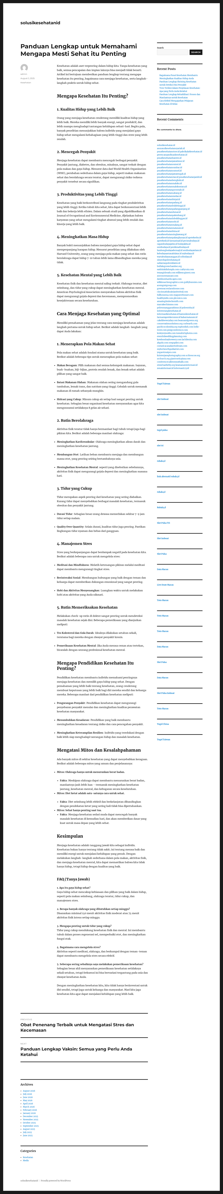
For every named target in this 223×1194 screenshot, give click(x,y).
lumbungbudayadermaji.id (169, 250)
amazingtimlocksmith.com (170, 301)
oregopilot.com (176, 342)
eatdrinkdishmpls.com (168, 269)
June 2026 (28, 1097)
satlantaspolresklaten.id (168, 263)
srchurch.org (163, 358)
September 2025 (31, 1126)
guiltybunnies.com (193, 282)
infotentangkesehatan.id (169, 311)
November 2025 (30, 1119)
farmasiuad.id (176, 241)
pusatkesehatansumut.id (169, 164)
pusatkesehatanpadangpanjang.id (173, 209)
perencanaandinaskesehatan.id (172, 155)
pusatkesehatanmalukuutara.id (172, 186)
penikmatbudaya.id (180, 247)
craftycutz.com (186, 269)
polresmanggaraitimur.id (169, 307)
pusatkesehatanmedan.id (169, 196)
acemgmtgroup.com (167, 285)
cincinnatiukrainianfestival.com (172, 291)
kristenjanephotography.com (171, 355)
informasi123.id (181, 368)
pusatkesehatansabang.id (169, 193)
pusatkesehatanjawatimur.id (170, 161)
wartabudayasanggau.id (168, 256)
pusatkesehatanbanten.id (169, 158)
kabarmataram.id (189, 317)
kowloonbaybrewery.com (169, 339)
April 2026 (28, 1103)
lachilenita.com (189, 339)
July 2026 (27, 1094)
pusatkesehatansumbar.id (169, 167)
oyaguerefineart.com (183, 295)
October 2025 (29, 1122)
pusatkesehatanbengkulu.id (170, 180)
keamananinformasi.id (187, 365)
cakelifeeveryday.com (167, 320)
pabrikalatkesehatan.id (191, 151)
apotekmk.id (163, 241)
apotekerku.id (194, 237)
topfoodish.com (185, 327)
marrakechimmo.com (167, 304)
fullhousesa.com (165, 295)
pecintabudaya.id (191, 241)
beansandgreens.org (188, 320)
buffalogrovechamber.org (169, 266)
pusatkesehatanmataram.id (170, 228)
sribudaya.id (186, 256)
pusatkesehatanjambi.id (190, 177)
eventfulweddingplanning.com (172, 336)
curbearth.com (190, 323)
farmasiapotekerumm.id (168, 317)
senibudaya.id (163, 247)
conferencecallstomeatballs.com (172, 362)
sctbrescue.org (193, 355)
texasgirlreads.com (166, 272)
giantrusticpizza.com (180, 358)
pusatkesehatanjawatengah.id (171, 174)
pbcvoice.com (180, 298)
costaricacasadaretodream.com (172, 346)
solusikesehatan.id (166, 145)
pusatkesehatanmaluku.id (169, 183)
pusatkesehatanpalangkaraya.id (172, 237)
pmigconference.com (177, 330)
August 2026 (29, 1091)
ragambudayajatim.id (167, 244)
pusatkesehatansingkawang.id (171, 234)
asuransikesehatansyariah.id (171, 148)
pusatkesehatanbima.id (168, 231)
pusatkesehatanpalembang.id (171, 215)
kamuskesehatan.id (188, 314)
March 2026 (29, 1107)
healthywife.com (165, 298)
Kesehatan (25, 82)
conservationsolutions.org (170, 323)
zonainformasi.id (165, 368)
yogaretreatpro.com (166, 352)
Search (160, 48)
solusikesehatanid (40, 22)
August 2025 (29, 1129)
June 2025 (28, 1135)
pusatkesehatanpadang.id (169, 202)
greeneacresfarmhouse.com (170, 288)
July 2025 (27, 1132)
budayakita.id (184, 244)
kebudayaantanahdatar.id (169, 253)
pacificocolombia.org (167, 327)
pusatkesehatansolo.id (168, 221)
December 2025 (30, 1116)
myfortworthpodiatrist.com (170, 349)
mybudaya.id (188, 253)
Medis (26, 1160)
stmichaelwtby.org (166, 365)
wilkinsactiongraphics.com (170, 282)
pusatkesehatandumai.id (169, 212)
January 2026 (29, 1113)
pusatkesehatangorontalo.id (170, 190)
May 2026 (27, 1100)
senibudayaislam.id (192, 250)
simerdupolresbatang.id (168, 260)
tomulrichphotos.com (186, 333)
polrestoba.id (188, 307)
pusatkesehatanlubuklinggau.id (172, 218)
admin (23, 74)
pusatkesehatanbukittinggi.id (171, 205)
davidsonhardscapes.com (169, 279)
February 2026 (30, 1110)
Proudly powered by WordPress (56, 1180)
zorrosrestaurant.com (167, 276)
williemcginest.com (185, 272)
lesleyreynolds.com (166, 333)
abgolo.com (162, 342)
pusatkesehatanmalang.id (169, 225)
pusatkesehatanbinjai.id (168, 199)
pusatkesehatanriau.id (167, 177)
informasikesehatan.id (168, 314)
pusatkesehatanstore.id (168, 151)
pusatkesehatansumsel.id (169, 170)
